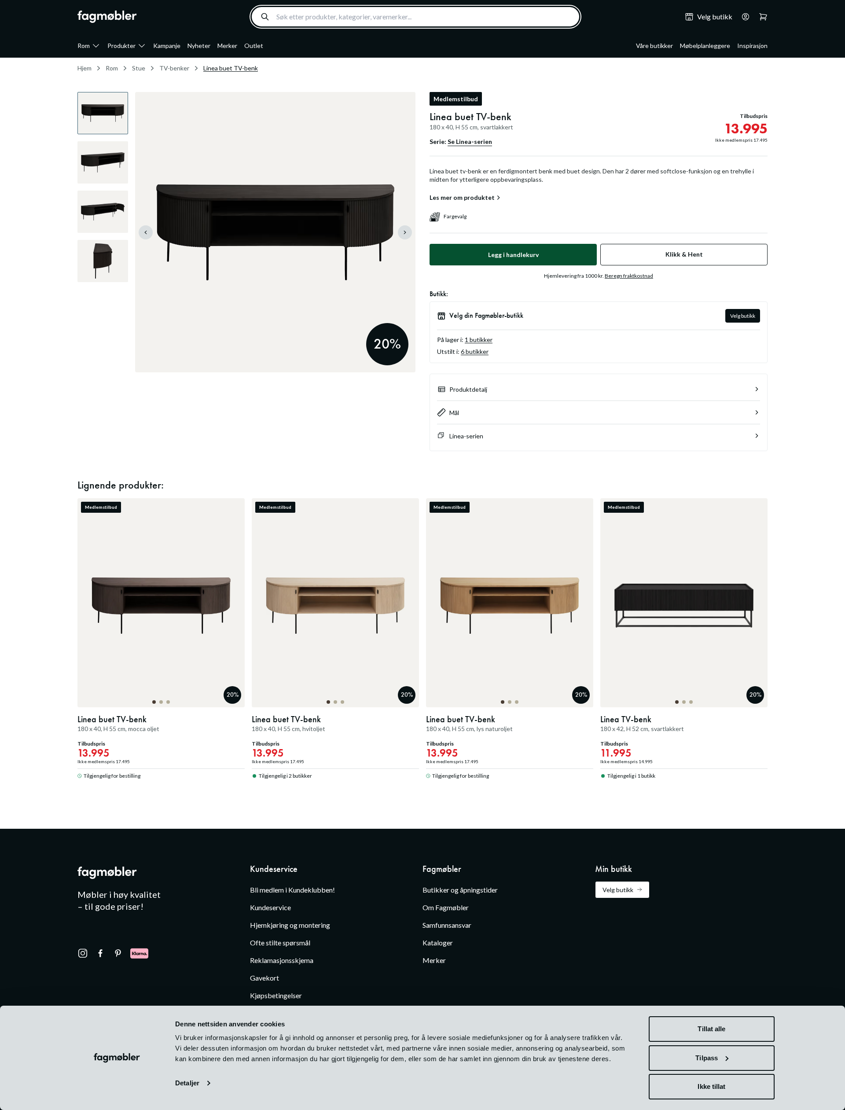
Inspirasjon (752, 45)
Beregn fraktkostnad (629, 275)
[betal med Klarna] (139, 953)
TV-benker (174, 68)
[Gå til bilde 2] (161, 702)
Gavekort (264, 978)
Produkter (121, 45)
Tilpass (706, 1058)
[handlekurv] (743, 17)
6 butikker (475, 351)
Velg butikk (742, 315)
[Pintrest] (118, 953)
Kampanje (166, 45)
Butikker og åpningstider (460, 890)
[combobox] (415, 16)
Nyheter (198, 45)
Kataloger (437, 942)
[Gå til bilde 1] (154, 702)
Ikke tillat (711, 1086)
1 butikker (478, 339)
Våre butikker (654, 45)
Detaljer (187, 1083)
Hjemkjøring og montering (290, 925)
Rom (83, 45)
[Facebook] (100, 953)
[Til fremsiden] (107, 17)
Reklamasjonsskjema (281, 960)
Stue (138, 68)
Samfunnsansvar (446, 925)
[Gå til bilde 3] (168, 702)
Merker (227, 45)
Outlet (253, 45)
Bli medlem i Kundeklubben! (292, 890)
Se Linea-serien (470, 141)
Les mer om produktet (462, 197)
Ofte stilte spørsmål (280, 942)
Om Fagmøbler (445, 907)
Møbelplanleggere (705, 45)
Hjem (84, 68)
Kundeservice (270, 907)
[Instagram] (82, 953)
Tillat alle (711, 1029)
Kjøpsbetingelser (276, 995)
